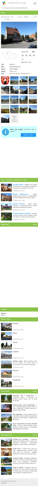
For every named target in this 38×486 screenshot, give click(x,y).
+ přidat (34, 391)
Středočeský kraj (7, 17)
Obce (35, 17)
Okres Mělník (23, 17)
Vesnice (7, 19)
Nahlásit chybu (28, 135)
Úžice (3, 315)
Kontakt (3, 483)
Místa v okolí (5, 319)
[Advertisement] (19, 158)
